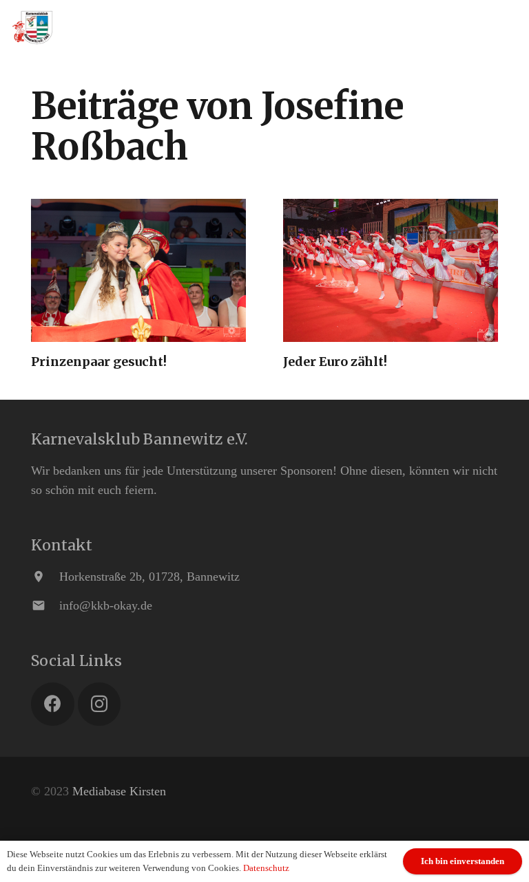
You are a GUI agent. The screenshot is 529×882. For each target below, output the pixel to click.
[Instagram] (99, 704)
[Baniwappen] (32, 27)
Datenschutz (266, 868)
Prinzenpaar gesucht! (99, 361)
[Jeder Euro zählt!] (390, 270)
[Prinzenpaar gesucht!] (138, 270)
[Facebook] (52, 704)
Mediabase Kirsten (119, 791)
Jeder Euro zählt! (335, 361)
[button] (510, 27)
